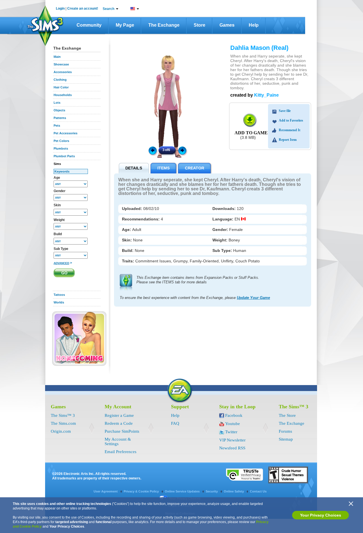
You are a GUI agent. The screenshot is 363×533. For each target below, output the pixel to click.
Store (199, 25)
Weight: (220, 240)
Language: (223, 219)
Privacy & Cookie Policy (142, 491)
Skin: (127, 240)
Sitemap (286, 439)
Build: (128, 250)
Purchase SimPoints (122, 431)
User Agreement (106, 491)
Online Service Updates (183, 491)
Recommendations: (141, 219)
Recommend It (289, 130)
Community (89, 25)
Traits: (128, 261)
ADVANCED (61, 263)
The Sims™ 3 (63, 415)
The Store (287, 415)
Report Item (288, 140)
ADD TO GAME (251, 132)
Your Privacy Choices (320, 515)
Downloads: (224, 208)
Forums (285, 431)
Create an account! (82, 8)
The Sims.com (63, 423)
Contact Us (258, 491)
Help (254, 25)
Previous (152, 150)
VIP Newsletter (232, 440)
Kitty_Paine (266, 95)
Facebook (233, 415)
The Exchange (164, 25)
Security (212, 491)
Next (183, 150)
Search (108, 9)
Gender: (220, 229)
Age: (127, 229)
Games (227, 25)
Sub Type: (222, 250)
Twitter (231, 432)
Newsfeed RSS (232, 448)
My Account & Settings (118, 441)
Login (60, 8)
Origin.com (61, 431)
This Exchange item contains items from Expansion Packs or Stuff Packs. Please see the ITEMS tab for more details (197, 279)
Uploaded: (132, 208)
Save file (285, 111)
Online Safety (234, 491)
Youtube (232, 423)
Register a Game (119, 415)
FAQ (175, 423)
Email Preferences (120, 451)
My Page (125, 25)
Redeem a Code (119, 423)
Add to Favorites (291, 120)
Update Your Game (253, 298)
